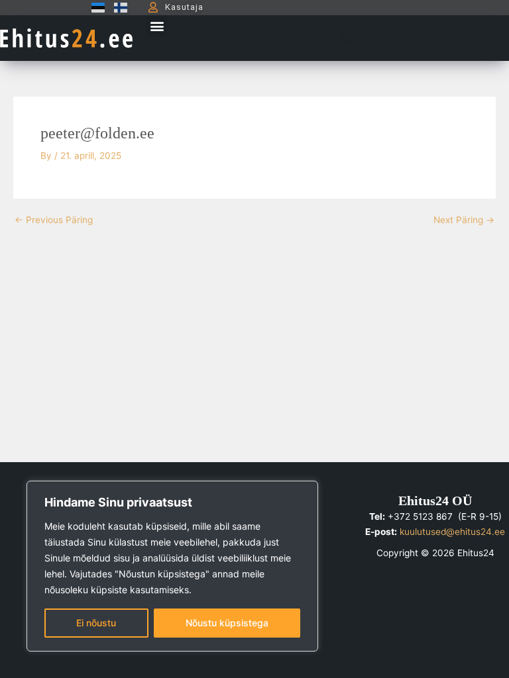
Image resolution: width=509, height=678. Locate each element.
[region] (172, 566)
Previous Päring (54, 220)
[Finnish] (117, 7)
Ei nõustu (96, 622)
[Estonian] (95, 7)
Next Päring (463, 220)
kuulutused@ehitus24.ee (452, 531)
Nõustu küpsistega (227, 622)
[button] (157, 26)
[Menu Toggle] (345, 37)
